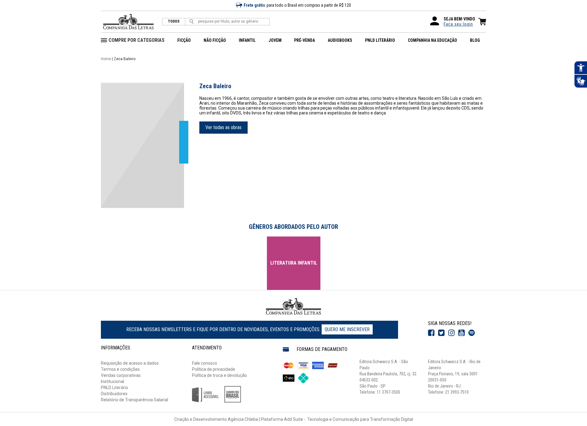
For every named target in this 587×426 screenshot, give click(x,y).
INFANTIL (247, 40)
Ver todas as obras (223, 127)
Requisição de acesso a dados (130, 363)
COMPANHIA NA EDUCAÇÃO (432, 40)
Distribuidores (114, 393)
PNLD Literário (114, 387)
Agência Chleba (243, 419)
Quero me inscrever (347, 329)
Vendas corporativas (121, 375)
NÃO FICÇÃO (215, 40)
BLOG (475, 40)
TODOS (173, 21)
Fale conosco (204, 363)
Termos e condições (120, 369)
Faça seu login (458, 24)
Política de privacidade (213, 369)
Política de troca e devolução (219, 375)
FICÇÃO (184, 40)
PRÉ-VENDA (304, 40)
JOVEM (275, 40)
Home (106, 59)
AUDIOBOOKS (340, 40)
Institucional (112, 381)
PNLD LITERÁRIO (380, 40)
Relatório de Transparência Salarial (134, 399)
